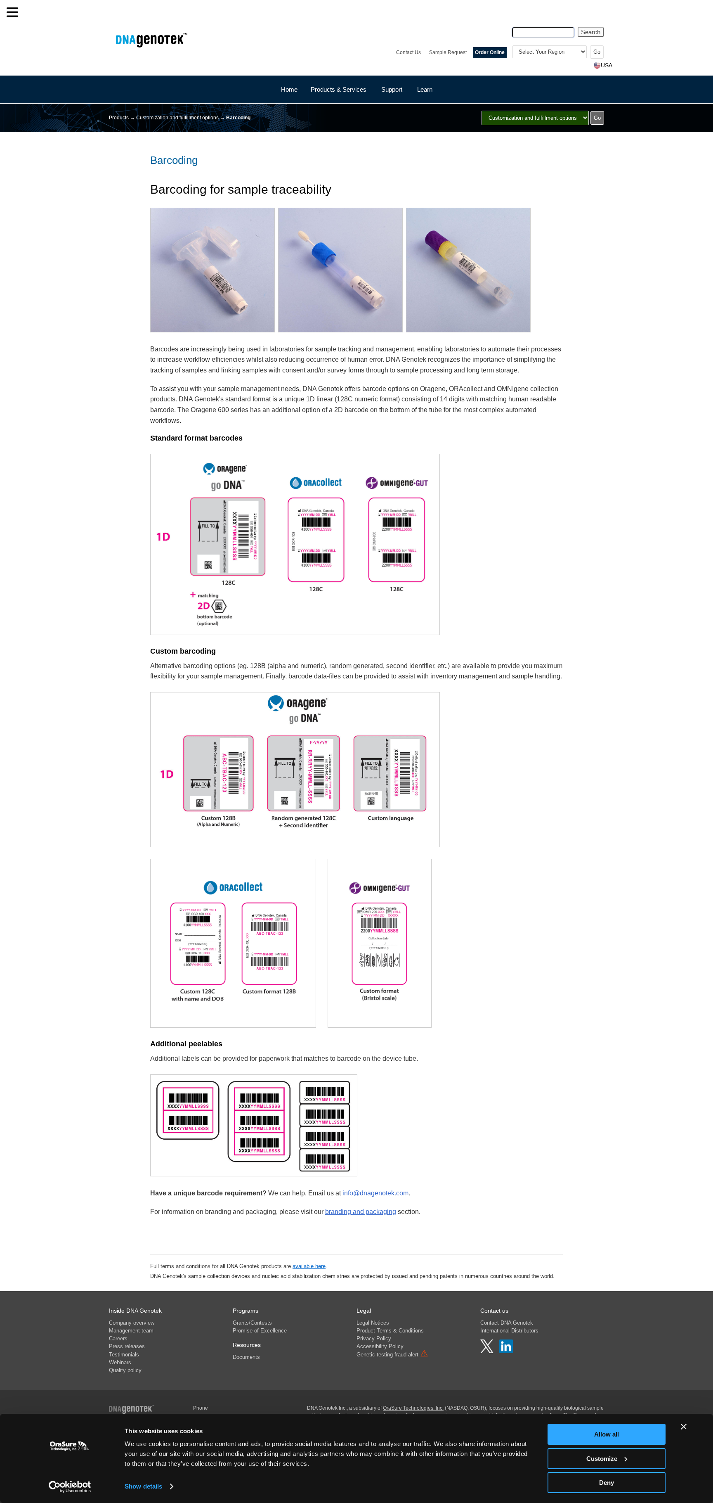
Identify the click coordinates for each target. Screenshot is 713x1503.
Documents (246, 1357)
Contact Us (408, 52)
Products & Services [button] (338, 89)
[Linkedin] (506, 1351)
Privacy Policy (373, 1338)
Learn (424, 89)
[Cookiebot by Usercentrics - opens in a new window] (70, 1487)
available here (309, 1266)
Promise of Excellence (260, 1331)
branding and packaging (360, 1211)
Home (289, 89)
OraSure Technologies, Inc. (413, 1408)
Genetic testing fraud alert (392, 1354)
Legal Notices (372, 1323)
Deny (606, 1482)
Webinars (120, 1362)
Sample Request (448, 52)
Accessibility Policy (380, 1346)
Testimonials (124, 1354)
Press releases (127, 1346)
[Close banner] (684, 1427)
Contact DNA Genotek (506, 1323)
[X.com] (487, 1351)
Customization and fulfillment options (177, 118)
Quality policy (125, 1370)
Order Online (490, 52)
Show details (143, 1486)
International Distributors (509, 1331)
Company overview (131, 1323)
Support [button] (391, 89)
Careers (118, 1338)
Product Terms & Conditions (390, 1331)
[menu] (12, 12)
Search (590, 32)
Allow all (606, 1434)
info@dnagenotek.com (375, 1193)
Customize (601, 1458)
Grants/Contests (252, 1323)
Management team (131, 1331)
